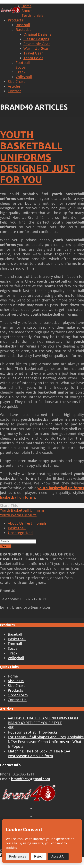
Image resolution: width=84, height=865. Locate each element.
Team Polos (33, 57)
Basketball (24, 29)
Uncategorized (20, 532)
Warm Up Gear (36, 48)
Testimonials (32, 15)
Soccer (21, 67)
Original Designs (37, 34)
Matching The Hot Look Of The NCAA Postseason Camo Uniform (39, 753)
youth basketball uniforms (60, 487)
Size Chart (16, 81)
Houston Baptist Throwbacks (32, 732)
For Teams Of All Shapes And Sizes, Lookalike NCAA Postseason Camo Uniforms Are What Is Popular (46, 742)
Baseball (23, 24)
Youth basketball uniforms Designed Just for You (37, 157)
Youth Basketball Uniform (22, 510)
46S (11, 727)
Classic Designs (36, 39)
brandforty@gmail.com (30, 778)
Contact (14, 91)
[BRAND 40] (10, 10)
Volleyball (24, 76)
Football (23, 62)
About (26, 10)
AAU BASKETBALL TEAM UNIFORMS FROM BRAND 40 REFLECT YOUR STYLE (43, 720)
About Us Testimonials (27, 523)
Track (20, 72)
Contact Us (17, 699)
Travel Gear (33, 53)
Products (15, 20)
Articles (14, 86)
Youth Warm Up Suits (18, 515)
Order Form (18, 695)
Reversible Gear (36, 43)
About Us (16, 680)
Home (26, 6)
